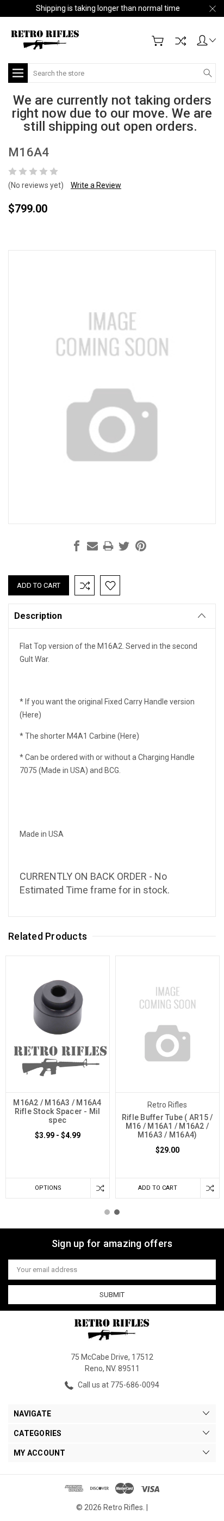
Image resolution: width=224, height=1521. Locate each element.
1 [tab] (107, 1212)
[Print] (108, 545)
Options (48, 1187)
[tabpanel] (58, 1077)
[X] (124, 545)
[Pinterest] (140, 545)
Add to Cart (157, 1187)
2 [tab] (117, 1212)
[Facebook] (76, 545)
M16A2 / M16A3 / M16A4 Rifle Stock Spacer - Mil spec (57, 1111)
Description (38, 616)
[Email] (92, 545)
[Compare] (180, 41)
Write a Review (96, 185)
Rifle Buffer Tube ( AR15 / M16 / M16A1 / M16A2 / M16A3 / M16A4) (167, 1126)
